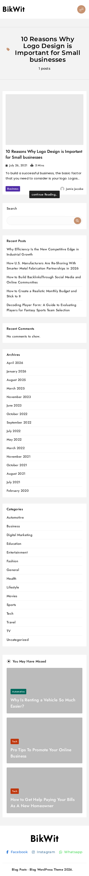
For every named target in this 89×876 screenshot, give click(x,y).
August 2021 (16, 474)
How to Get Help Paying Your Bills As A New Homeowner (43, 803)
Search (12, 208)
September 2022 (19, 422)
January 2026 (16, 371)
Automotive (15, 517)
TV (9, 631)
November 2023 (19, 397)
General (13, 569)
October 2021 (17, 465)
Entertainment (17, 552)
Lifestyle (13, 587)
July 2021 (13, 482)
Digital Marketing (19, 535)
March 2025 (16, 388)
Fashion (12, 561)
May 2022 (14, 439)
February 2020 (18, 491)
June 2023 (14, 405)
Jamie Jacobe (74, 189)
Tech (10, 613)
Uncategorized (18, 639)
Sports (11, 604)
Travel (11, 622)
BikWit (13, 9)
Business (12, 189)
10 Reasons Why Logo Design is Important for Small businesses (44, 154)
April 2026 (15, 363)
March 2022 (16, 448)
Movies (12, 596)
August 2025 (16, 380)
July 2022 (14, 431)
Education (14, 543)
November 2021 (18, 456)
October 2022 (17, 414)
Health (12, 578)
